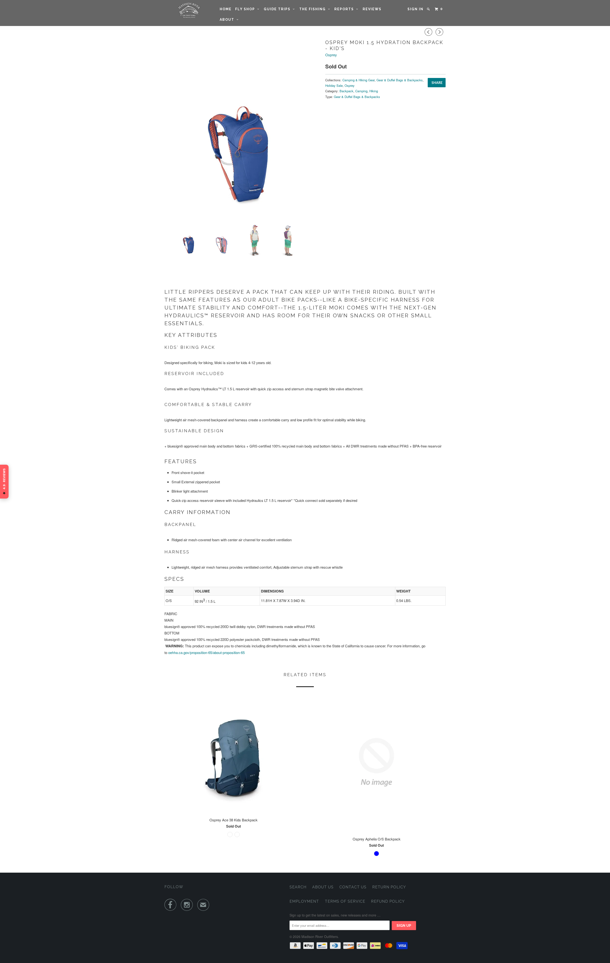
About (228, 19)
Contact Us (352, 887)
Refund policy (388, 901)
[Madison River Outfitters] (188, 10)
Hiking (373, 91)
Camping (361, 91)
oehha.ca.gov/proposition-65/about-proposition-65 (206, 652)
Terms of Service (345, 901)
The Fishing (313, 9)
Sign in (415, 9)
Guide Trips (278, 9)
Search (298, 887)
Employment (304, 901)
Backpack (346, 91)
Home (226, 9)
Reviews (372, 9)
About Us (323, 887)
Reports (345, 9)
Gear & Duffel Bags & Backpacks (399, 80)
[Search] (429, 9)
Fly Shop (246, 9)
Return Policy (389, 887)
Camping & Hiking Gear (358, 80)
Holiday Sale (334, 85)
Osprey (331, 54)
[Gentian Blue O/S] (242, 129)
